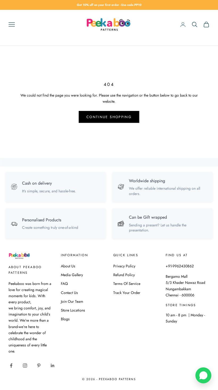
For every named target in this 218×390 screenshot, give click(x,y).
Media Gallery (72, 274)
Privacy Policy (124, 266)
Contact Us (69, 292)
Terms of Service (126, 283)
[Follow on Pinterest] (38, 365)
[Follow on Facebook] (11, 365)
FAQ (64, 283)
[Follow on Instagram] (25, 365)
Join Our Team (72, 301)
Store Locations (73, 310)
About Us (68, 266)
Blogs (65, 319)
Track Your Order (126, 292)
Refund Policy (124, 274)
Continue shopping (109, 116)
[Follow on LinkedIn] (52, 365)
